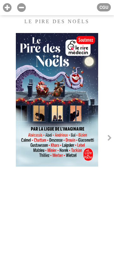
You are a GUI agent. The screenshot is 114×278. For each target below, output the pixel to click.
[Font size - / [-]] (21, 8)
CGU (103, 7)
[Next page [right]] (109, 139)
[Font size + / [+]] (7, 8)
